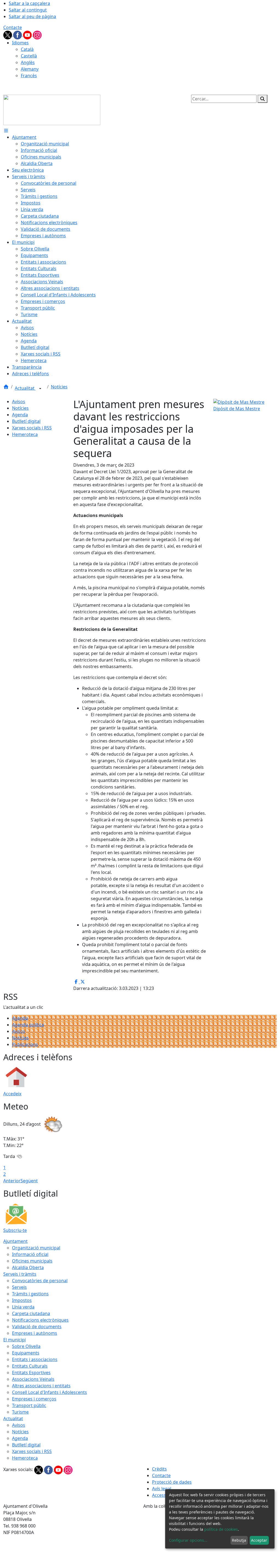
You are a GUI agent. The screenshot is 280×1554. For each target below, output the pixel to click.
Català (27, 49)
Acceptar (259, 1540)
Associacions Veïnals (33, 1379)
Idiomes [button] (20, 43)
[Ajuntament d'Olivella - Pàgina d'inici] (51, 109)
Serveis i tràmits (19, 1274)
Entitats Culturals (30, 1366)
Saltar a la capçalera (29, 3)
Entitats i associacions (34, 1359)
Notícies (59, 387)
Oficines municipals (32, 1261)
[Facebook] (18, 34)
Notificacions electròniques (40, 1320)
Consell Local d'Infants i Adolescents (49, 1392)
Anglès (28, 62)
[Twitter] (8, 34)
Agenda (20, 415)
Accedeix (12, 1094)
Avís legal (161, 1489)
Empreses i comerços (34, 1399)
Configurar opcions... (188, 1540)
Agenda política (28, 1025)
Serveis (19, 1287)
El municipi (14, 1340)
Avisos (18, 401)
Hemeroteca (25, 434)
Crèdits (159, 1469)
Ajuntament (15, 1241)
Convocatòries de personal (40, 1281)
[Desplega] (40, 388)
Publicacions (25, 1044)
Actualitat (25, 388)
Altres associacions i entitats (41, 1386)
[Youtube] (28, 34)
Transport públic (29, 1405)
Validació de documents (37, 1327)
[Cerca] (262, 99)
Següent (29, 1181)
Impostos (22, 1300)
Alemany (30, 69)
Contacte (12, 27)
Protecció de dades (172, 1482)
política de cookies (221, 1529)
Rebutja (239, 1540)
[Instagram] (37, 34)
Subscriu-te (15, 1230)
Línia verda (23, 1307)
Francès (29, 76)
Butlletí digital (26, 421)
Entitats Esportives (31, 1373)
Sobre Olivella (26, 1346)
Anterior (12, 1181)
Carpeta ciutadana (31, 1313)
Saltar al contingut (28, 10)
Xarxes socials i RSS (32, 428)
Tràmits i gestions (30, 1294)
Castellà (29, 56)
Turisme (20, 1412)
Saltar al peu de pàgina (32, 16)
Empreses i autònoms (34, 1333)
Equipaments (25, 1353)
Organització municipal (36, 1248)
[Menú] (6, 131)
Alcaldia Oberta (28, 1267)
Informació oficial (30, 1254)
